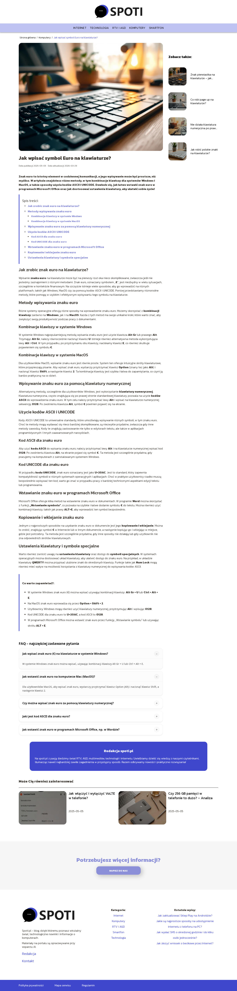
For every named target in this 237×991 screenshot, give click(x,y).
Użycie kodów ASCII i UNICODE (48, 232)
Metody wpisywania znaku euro (50, 211)
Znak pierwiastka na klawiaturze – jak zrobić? (203, 76)
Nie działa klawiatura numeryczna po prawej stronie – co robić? (204, 126)
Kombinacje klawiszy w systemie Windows (56, 216)
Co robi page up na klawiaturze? (202, 101)
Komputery (137, 28)
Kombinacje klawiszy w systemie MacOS (55, 221)
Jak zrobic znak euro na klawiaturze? (53, 206)
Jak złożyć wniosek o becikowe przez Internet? (184, 943)
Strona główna (28, 37)
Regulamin (88, 985)
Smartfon (156, 28)
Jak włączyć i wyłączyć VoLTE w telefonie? (92, 795)
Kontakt (28, 961)
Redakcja (29, 953)
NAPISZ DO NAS (118, 870)
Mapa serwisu (63, 985)
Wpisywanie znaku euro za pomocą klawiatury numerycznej (69, 226)
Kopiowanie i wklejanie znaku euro (52, 252)
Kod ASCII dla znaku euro (46, 237)
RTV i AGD (119, 28)
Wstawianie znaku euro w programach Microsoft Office (66, 247)
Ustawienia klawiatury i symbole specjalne (58, 257)
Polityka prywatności (31, 985)
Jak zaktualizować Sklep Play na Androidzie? (185, 915)
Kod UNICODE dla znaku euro (49, 242)
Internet (80, 28)
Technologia (99, 28)
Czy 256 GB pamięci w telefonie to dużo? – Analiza (190, 795)
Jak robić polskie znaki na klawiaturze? (204, 151)
